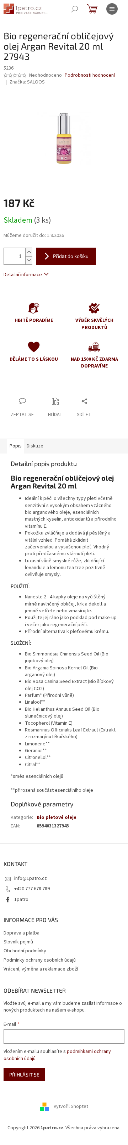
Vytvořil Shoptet (71, 1106)
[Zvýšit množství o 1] (28, 252)
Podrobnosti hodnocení (90, 75)
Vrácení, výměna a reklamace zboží (41, 969)
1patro (21, 899)
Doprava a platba (21, 933)
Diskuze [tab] (35, 446)
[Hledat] (75, 9)
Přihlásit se (24, 1074)
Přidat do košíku (71, 256)
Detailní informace (23, 274)
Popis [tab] (16, 446)
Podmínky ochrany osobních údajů (40, 960)
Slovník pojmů (18, 942)
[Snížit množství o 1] (28, 260)
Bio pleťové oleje (56, 817)
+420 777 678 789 (32, 888)
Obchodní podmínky (25, 950)
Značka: (27, 82)
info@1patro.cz (30, 878)
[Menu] (112, 9)
